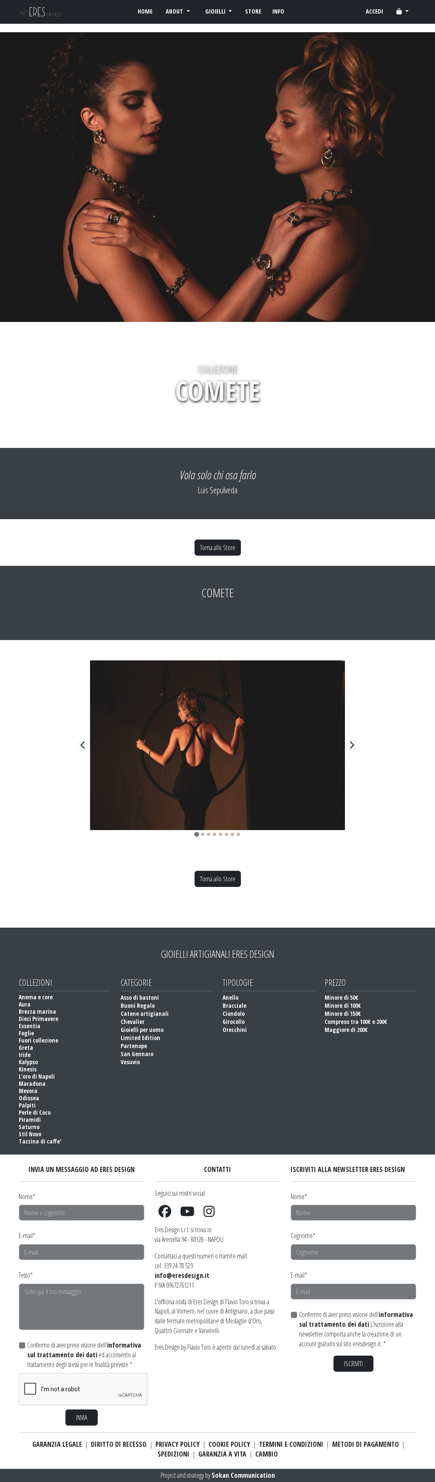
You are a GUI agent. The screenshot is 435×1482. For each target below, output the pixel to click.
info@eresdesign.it (182, 1275)
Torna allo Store (217, 547)
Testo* (26, 1275)
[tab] (196, 834)
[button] (402, 11)
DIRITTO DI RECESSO (119, 1444)
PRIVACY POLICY (177, 1444)
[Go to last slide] (83, 745)
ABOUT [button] (175, 11)
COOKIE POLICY (229, 1444)
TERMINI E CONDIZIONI (291, 1444)
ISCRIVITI (353, 1363)
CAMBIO (266, 1454)
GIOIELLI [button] (216, 11)
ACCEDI (374, 11)
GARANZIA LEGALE (57, 1444)
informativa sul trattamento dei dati (84, 1349)
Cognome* (303, 1235)
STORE (253, 11)
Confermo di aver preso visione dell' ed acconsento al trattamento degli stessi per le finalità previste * (84, 1354)
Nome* (27, 1196)
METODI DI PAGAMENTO (365, 1444)
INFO (278, 11)
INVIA (81, 1417)
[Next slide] (352, 745)
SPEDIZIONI (173, 1454)
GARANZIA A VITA (222, 1454)
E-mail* (27, 1235)
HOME (145, 11)
